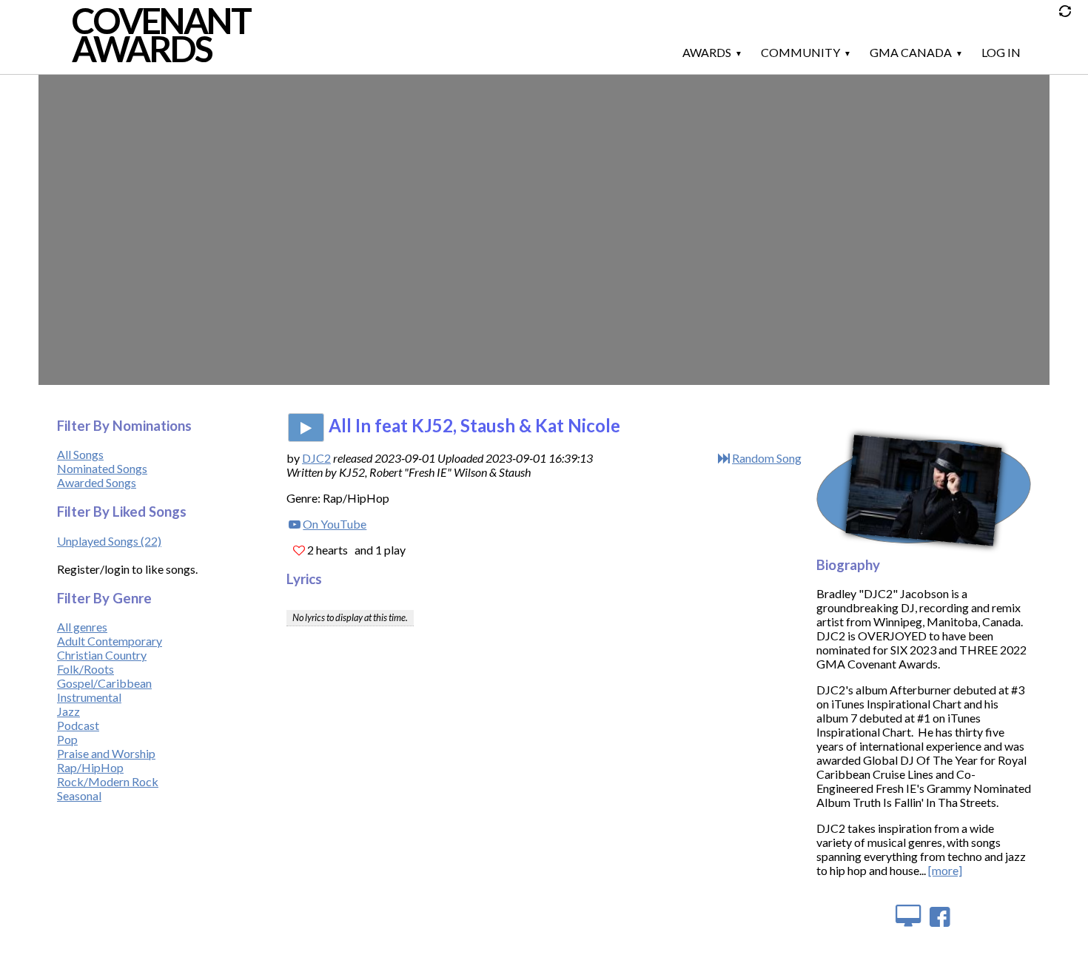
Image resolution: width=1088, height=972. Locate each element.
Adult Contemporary (109, 641)
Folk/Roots (85, 669)
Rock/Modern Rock (107, 781)
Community (800, 52)
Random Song (767, 458)
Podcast (78, 725)
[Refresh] (1069, 15)
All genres (82, 627)
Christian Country (102, 655)
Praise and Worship (106, 753)
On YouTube (334, 524)
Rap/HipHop (90, 767)
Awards (706, 52)
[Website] (907, 915)
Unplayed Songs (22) (109, 541)
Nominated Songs (102, 468)
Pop (67, 739)
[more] (945, 870)
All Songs (80, 454)
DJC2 (316, 458)
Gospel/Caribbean (104, 683)
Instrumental (89, 697)
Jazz (68, 711)
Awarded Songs (96, 482)
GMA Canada (911, 52)
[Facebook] (940, 915)
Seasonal (79, 795)
